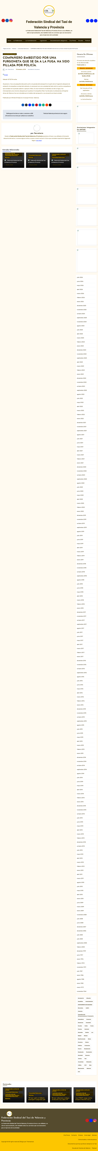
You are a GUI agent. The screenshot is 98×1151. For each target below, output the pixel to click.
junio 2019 (80, 539)
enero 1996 (80, 959)
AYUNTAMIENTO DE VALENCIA (85, 1004)
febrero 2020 (81, 507)
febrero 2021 (81, 459)
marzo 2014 (80, 793)
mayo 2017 (80, 640)
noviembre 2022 (82, 382)
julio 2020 (80, 487)
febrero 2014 (81, 797)
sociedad (80, 1055)
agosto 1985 (80, 979)
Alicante (88, 998)
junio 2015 (80, 733)
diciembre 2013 (81, 806)
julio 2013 (80, 818)
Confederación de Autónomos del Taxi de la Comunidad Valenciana (12, 154)
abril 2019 (80, 547)
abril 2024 (80, 334)
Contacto (74, 1135)
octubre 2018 (81, 572)
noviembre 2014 (81, 761)
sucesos (87, 1055)
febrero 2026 (81, 297)
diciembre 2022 (81, 378)
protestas (87, 1045)
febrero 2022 (81, 414)
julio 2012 (80, 850)
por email (39, 140)
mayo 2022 (80, 402)
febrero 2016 (81, 701)
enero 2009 (80, 910)
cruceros (88, 1019)
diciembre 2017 (81, 612)
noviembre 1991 (81, 967)
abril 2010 (80, 894)
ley (92, 1032)
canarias (80, 1011)
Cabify (87, 1007)
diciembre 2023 (81, 350)
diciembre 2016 (81, 660)
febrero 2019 (81, 555)
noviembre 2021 (81, 426)
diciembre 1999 (81, 951)
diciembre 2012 (81, 842)
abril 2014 (80, 789)
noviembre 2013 (81, 810)
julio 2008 (80, 918)
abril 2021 (80, 451)
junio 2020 (80, 491)
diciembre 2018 (81, 564)
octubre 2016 (81, 668)
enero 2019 (80, 559)
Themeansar (30, 1141)
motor (89, 1038)
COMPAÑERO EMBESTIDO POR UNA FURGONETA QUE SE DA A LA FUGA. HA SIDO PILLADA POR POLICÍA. (36, 61)
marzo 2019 (80, 551)
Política (80, 1045)
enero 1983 (80, 983)
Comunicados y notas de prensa (59, 155)
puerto (79, 1048)
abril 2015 (80, 741)
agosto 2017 (80, 628)
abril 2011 (79, 874)
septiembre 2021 (82, 430)
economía (88, 1022)
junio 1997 (80, 955)
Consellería (81, 1019)
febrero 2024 (81, 342)
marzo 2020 (80, 503)
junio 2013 (80, 822)
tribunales (88, 1061)
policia (87, 1042)
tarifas (80, 1058)
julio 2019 (80, 535)
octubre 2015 (81, 717)
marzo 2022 (80, 410)
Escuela (80, 40)
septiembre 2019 (82, 527)
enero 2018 (80, 608)
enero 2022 (80, 418)
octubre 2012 (81, 846)
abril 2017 (80, 644)
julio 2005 (80, 935)
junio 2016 (80, 685)
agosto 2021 (80, 434)
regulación (81, 1052)
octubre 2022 (81, 386)
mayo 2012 (80, 854)
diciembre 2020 (81, 467)
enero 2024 (80, 346)
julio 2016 (80, 680)
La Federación (17, 40)
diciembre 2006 (81, 931)
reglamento (87, 1048)
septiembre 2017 (82, 624)
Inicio (9, 40)
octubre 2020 (81, 475)
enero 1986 (80, 975)
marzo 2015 (80, 745)
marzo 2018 (80, 600)
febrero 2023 (81, 370)
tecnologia (80, 1061)
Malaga (86, 1035)
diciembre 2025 (81, 305)
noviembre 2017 (81, 616)
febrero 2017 (80, 652)
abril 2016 (80, 693)
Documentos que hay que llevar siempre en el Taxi (82, 1144)
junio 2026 (80, 281)
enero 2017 (80, 656)
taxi (85, 1058)
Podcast (87, 40)
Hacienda (80, 1032)
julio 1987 (80, 971)
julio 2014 (80, 777)
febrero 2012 (81, 866)
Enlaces (80, 1135)
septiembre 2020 (82, 479)
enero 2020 (80, 511)
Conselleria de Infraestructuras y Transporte (86, 1015)
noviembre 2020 (82, 471)
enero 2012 (80, 870)
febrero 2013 (80, 838)
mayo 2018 (80, 592)
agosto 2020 (80, 483)
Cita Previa (72, 40)
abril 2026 (80, 289)
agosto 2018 (80, 580)
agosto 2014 (80, 773)
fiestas (80, 1029)
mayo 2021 (80, 447)
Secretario (11, 69)
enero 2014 (80, 801)
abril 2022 (80, 406)
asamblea (80, 1001)
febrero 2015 (80, 749)
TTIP (85, 1065)
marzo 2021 (80, 455)
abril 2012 (80, 858)
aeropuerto (81, 998)
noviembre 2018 (81, 568)
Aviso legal (87, 1135)
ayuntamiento (89, 1001)
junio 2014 (80, 781)
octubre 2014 (81, 765)
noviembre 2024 (82, 321)
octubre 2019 (81, 523)
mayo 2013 (80, 826)
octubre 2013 (81, 814)
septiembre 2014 (82, 769)
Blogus (22, 1141)
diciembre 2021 (81, 422)
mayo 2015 (80, 737)
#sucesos (37, 69)
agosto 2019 (80, 531)
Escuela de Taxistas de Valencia (81, 1148)
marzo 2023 (80, 366)
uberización (81, 1068)
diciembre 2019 (81, 515)
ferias (92, 1025)
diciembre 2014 (81, 757)
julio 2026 (80, 277)
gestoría (87, 1029)
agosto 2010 (80, 882)
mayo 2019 (80, 543)
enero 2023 (80, 374)
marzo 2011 (80, 878)
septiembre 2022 (82, 390)
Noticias (7, 157)
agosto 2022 (80, 394)
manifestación (81, 1038)
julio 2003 (80, 939)
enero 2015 (80, 753)
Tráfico (79, 1065)
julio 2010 (80, 886)
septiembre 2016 (82, 672)
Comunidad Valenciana (9, 54)
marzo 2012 (80, 862)
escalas (80, 1025)
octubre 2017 (81, 620)
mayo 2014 (80, 785)
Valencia (89, 1068)
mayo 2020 (80, 495)
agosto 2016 (80, 676)
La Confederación (31, 40)
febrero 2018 (81, 604)
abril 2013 (80, 830)
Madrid (79, 1035)
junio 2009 (80, 902)
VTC (79, 1071)
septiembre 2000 (82, 943)
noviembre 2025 (82, 309)
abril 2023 (80, 362)
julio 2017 (80, 632)
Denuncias (80, 1022)
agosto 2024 (80, 326)
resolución (89, 1052)
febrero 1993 (80, 963)
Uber (90, 1065)
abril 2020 (80, 499)
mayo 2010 (80, 890)
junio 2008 (80, 923)
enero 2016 (80, 705)
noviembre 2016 (81, 664)
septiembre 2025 (82, 317)
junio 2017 (80, 636)
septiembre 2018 (82, 576)
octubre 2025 (81, 313)
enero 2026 (80, 301)
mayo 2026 (80, 285)
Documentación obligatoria (58, 40)
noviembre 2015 (81, 713)
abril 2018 (80, 596)
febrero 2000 (81, 947)
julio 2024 (80, 330)
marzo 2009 (80, 906)
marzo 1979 (80, 987)
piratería (80, 1042)
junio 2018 (80, 588)
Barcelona (80, 1007)
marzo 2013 (80, 834)
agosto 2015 (80, 725)
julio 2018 (80, 584)
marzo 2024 (80, 338)
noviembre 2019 (81, 519)
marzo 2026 (80, 293)
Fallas (86, 1025)
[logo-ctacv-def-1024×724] (86, 138)
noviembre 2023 (82, 354)
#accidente (31, 69)
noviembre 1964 (81, 991)
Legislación (43, 40)
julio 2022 (80, 398)
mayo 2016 (80, 689)
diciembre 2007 (81, 927)
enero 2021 (80, 463)
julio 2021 (80, 438)
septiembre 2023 (82, 358)
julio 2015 (80, 729)
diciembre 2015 (81, 709)
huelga (87, 1032)
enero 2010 (80, 898)
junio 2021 (80, 442)
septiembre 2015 (82, 721)
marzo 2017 (80, 648)
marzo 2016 (80, 697)
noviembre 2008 (82, 914)
